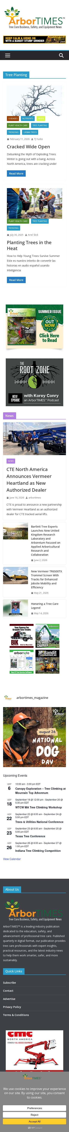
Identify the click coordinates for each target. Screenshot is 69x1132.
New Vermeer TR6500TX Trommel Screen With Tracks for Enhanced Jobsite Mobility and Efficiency (46, 579)
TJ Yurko (38, 139)
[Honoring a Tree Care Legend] (15, 608)
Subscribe (9, 982)
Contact (8, 990)
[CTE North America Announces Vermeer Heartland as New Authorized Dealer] (34, 438)
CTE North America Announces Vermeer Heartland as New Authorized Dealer (29, 479)
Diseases (12, 118)
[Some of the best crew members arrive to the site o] (34, 738)
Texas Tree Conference (30, 836)
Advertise (9, 999)
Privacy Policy (12, 1007)
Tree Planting (40, 125)
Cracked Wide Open (28, 146)
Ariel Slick (33, 234)
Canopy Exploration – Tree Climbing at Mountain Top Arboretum (40, 791)
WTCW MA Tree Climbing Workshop (38, 807)
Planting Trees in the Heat (29, 245)
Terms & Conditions (16, 1015)
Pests (41, 118)
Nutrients (27, 118)
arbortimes (35, 497)
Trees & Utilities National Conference (39, 822)
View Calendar (12, 859)
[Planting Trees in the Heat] (34, 203)
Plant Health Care (18, 125)
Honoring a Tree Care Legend (44, 606)
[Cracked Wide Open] (34, 100)
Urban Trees (30, 132)
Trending (13, 132)
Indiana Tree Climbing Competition (38, 851)
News (11, 461)
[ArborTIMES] (34, 899)
